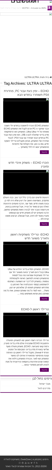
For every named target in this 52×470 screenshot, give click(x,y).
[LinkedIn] (28, 463)
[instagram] (19, 463)
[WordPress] (22, 463)
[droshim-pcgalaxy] (26, 16)
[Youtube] (26, 463)
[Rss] (37, 463)
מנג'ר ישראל (44, 384)
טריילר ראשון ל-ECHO (35, 309)
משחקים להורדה (11, 459)
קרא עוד (44, 152)
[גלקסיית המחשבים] (26, 1)
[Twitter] (31, 463)
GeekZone (26, 459)
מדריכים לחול (44, 388)
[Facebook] (34, 463)
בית (48, 77)
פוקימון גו (36, 459)
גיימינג (45, 459)
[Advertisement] (26, 47)
